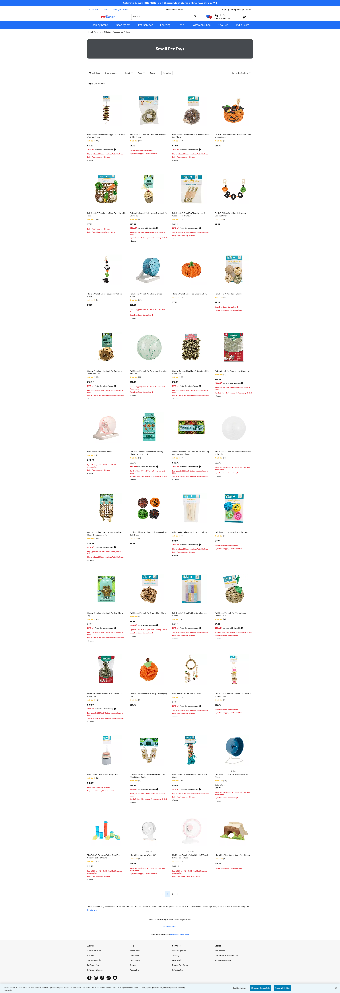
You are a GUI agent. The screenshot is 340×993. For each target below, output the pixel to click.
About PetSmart (94, 950)
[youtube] (115, 978)
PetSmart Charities (95, 970)
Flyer (105, 10)
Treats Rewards (94, 960)
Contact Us (134, 955)
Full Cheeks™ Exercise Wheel (99, 451)
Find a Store (220, 950)
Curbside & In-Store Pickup (226, 955)
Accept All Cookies (282, 988)
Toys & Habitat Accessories (111, 32)
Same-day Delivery (223, 960)
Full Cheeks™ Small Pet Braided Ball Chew (148, 613)
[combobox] (164, 16)
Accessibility (135, 970)
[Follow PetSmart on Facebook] (89, 978)
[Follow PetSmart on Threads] (102, 978)
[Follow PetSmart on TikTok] (108, 978)
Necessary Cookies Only (260, 988)
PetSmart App (93, 965)
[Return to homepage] (108, 16)
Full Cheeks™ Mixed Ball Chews (228, 294)
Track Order (135, 960)
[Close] (336, 988)
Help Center (135, 950)
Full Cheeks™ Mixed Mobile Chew (186, 694)
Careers (90, 955)
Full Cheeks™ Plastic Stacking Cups (102, 774)
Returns (133, 965)
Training (175, 955)
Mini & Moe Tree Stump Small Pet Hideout (232, 855)
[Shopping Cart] (247, 18)
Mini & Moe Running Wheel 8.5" (143, 855)
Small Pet (92, 32)
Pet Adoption (177, 970)
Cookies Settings (239, 988)
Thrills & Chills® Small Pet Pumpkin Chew (189, 294)
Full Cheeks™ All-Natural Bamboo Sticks (189, 532)
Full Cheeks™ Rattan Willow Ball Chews (231, 532)
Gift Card (93, 10)
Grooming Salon (179, 950)
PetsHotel (176, 960)
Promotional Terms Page (179, 934)
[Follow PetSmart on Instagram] (96, 978)
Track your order (120, 10)
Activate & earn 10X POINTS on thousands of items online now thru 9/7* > (170, 3)
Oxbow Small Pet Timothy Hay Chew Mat (232, 371)
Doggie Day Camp (180, 965)
